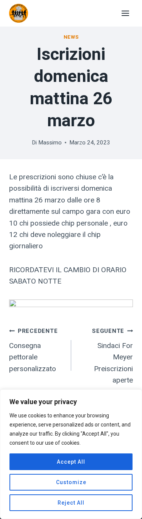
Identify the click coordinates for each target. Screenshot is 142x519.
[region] (71, 454)
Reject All (71, 503)
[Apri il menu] (125, 13)
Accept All (71, 462)
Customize (71, 482)
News (71, 37)
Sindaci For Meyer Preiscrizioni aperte (112, 356)
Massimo (50, 142)
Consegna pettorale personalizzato (33, 350)
